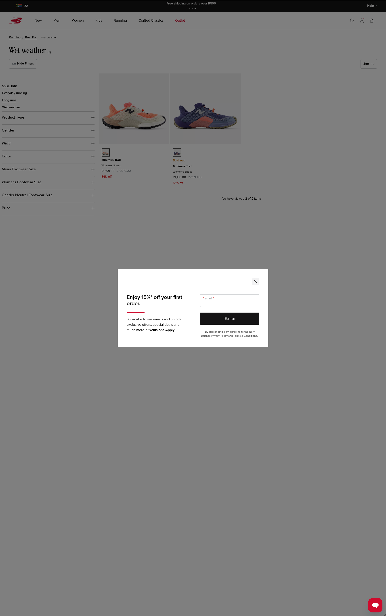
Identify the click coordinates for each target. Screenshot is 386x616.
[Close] (255, 281)
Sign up (229, 318)
